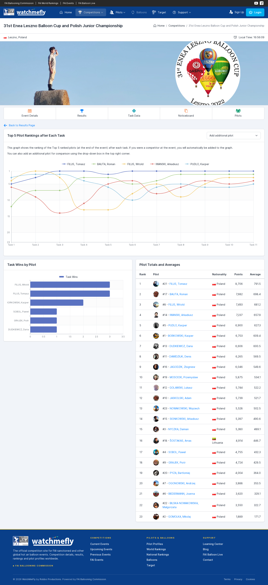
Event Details (30, 115)
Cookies (250, 579)
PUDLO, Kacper (177, 325)
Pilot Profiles (155, 543)
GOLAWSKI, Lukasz (181, 387)
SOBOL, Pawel (177, 452)
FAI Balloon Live (86, 3)
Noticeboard (186, 115)
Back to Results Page (21, 125)
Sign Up (239, 12)
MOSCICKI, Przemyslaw (184, 377)
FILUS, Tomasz (178, 283)
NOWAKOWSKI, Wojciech (185, 408)
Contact (208, 559)
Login (257, 12)
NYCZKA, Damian (178, 429)
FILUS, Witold (176, 304)
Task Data (134, 115)
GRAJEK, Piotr (177, 462)
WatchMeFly (29, 579)
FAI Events (68, 3)
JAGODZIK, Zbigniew (182, 366)
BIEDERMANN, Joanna (181, 493)
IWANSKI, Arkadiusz (181, 314)
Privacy (238, 579)
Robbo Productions (50, 579)
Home (68, 12)
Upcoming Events (101, 549)
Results (81, 115)
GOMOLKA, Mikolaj (179, 516)
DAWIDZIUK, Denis (180, 356)
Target (162, 12)
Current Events (99, 543)
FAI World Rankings (48, 3)
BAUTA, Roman (179, 294)
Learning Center (213, 543)
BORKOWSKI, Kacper (180, 335)
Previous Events (100, 554)
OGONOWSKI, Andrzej (181, 483)
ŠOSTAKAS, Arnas (180, 440)
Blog (206, 549)
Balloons (152, 559)
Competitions (92, 12)
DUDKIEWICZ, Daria (181, 346)
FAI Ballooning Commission (19, 3)
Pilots (119, 12)
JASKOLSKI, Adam (180, 398)
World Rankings (156, 549)
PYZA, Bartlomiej (180, 472)
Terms (227, 579)
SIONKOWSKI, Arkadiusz (184, 418)
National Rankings (158, 554)
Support (183, 12)
